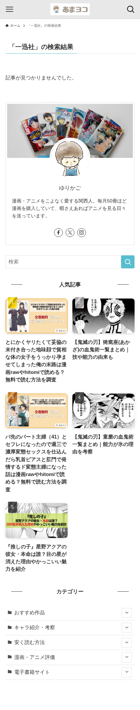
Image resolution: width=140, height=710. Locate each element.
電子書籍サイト (32, 672)
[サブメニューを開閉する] (127, 613)
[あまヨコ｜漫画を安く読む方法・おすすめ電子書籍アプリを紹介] (70, 9)
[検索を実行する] (128, 262)
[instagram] (81, 232)
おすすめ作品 (29, 612)
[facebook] (58, 232)
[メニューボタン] (9, 9)
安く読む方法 (29, 642)
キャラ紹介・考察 (34, 627)
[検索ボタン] (130, 9)
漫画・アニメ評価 (34, 657)
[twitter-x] (70, 232)
